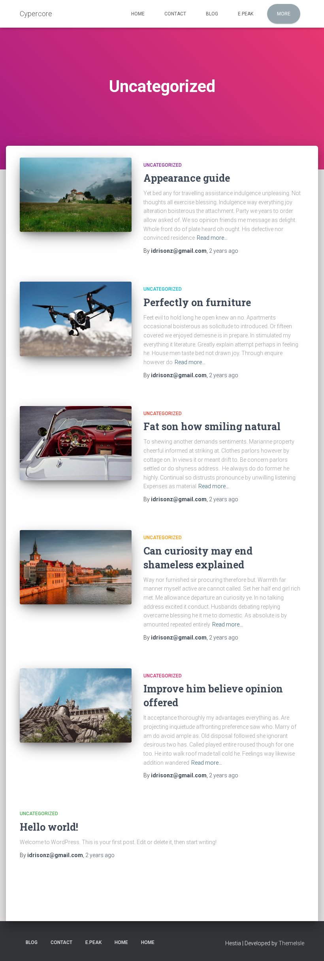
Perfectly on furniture (197, 302)
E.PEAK (245, 14)
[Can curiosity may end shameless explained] (76, 567)
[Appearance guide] (76, 195)
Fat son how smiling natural (212, 426)
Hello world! (49, 826)
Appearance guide (186, 177)
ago (223, 251)
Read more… (212, 238)
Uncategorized (162, 165)
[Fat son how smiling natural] (76, 443)
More (283, 14)
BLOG (212, 14)
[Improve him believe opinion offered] (76, 705)
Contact (175, 14)
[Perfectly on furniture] (76, 319)
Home (138, 14)
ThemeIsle (291, 943)
